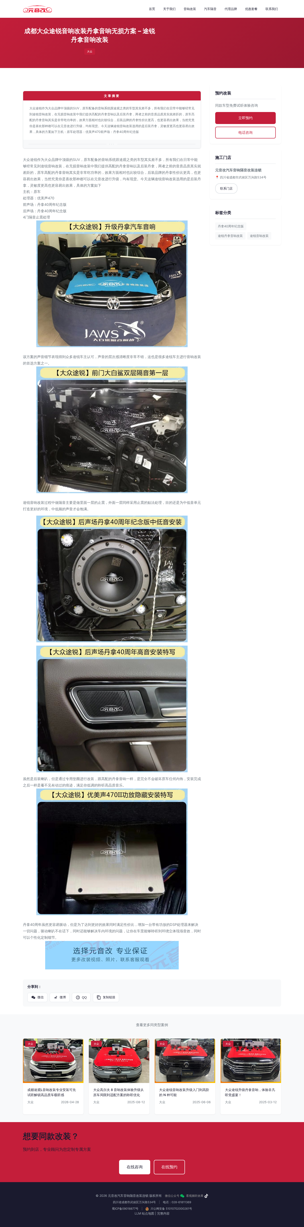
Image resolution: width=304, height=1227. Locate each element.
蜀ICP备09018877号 (125, 1208)
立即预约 (245, 118)
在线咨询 (135, 1167)
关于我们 (169, 9)
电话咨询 (245, 132)
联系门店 (226, 188)
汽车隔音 (210, 9)
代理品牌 (231, 9)
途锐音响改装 (259, 236)
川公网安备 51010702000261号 (171, 1208)
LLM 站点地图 (144, 1213)
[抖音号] (206, 1196)
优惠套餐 (251, 9)
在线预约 (169, 1167)
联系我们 (271, 9)
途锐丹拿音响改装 (230, 236)
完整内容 (163, 1213)
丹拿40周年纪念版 (231, 226)
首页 (152, 9)
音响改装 (190, 9)
